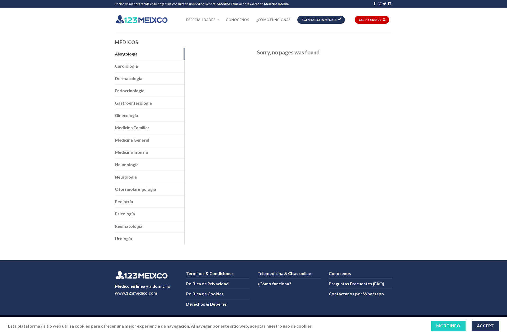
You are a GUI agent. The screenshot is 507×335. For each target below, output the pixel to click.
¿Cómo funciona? (273, 20)
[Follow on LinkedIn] (389, 4)
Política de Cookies (205, 293)
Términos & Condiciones (210, 273)
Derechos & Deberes (206, 303)
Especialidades (200, 20)
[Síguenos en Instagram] (379, 4)
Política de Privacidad (207, 283)
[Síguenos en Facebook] (374, 4)
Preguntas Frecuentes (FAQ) (356, 283)
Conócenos (237, 20)
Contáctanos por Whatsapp (356, 293)
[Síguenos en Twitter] (384, 4)
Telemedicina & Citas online (284, 273)
